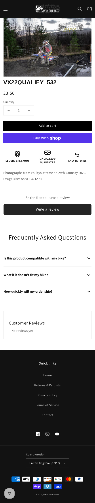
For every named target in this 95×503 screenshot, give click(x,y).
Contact (47, 415)
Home (47, 375)
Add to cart (47, 125)
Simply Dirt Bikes (51, 494)
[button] (5, 9)
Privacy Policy (47, 395)
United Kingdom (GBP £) (44, 463)
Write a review (47, 209)
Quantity (8, 102)
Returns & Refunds (47, 385)
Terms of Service (47, 405)
